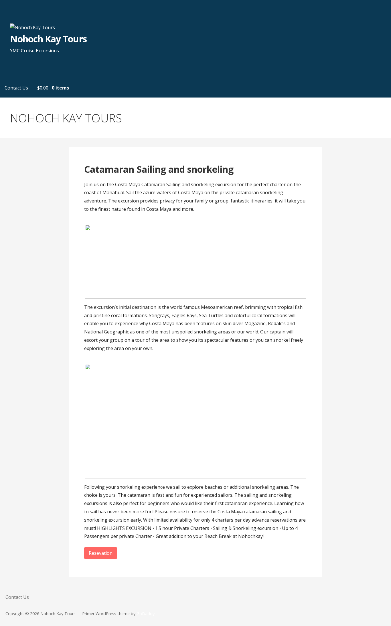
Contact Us (16, 88)
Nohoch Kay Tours (48, 39)
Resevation (100, 553)
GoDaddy (146, 613)
